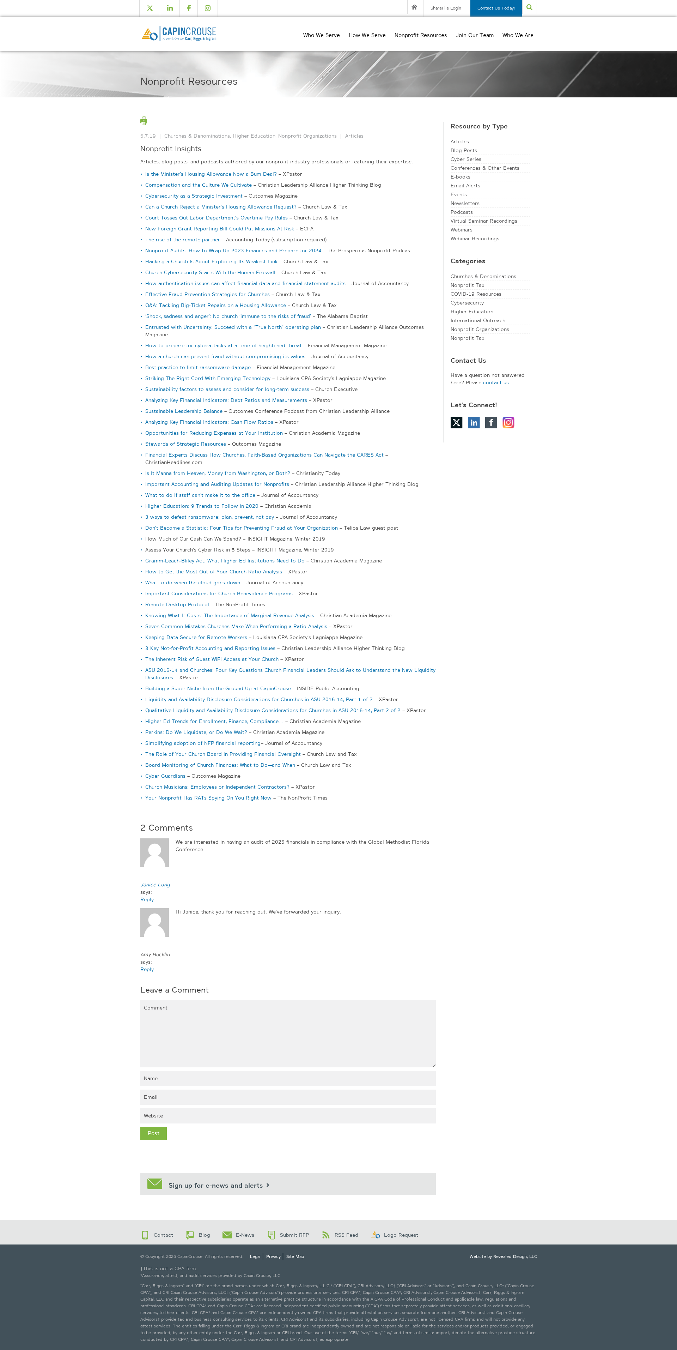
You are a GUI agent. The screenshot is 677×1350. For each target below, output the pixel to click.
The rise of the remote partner (182, 239)
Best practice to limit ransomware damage (198, 367)
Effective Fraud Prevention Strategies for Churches (207, 294)
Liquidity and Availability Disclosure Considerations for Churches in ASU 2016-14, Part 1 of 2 (259, 699)
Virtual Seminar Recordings (484, 221)
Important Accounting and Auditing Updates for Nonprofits (217, 484)
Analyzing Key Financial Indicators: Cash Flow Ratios (209, 422)
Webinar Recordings (475, 238)
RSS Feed (346, 1235)
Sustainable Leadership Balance (183, 411)
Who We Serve (321, 35)
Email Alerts (465, 185)
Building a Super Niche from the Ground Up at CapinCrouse (218, 688)
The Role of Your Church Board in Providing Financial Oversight (223, 754)
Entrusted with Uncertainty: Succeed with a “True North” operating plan (233, 327)
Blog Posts (464, 150)
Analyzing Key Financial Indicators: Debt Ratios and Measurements (226, 400)
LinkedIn (474, 422)
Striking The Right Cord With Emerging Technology (207, 378)
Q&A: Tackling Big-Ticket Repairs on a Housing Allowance (215, 305)
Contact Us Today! (496, 8)
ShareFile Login (446, 8)
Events (459, 194)
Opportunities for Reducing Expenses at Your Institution (214, 433)
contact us (496, 382)
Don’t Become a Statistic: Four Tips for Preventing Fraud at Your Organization (241, 528)
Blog (204, 1235)
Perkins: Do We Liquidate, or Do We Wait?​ (196, 732)
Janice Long (155, 884)
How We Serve (367, 35)
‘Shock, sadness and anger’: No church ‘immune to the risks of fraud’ (228, 316)
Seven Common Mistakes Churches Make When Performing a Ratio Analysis (236, 626)
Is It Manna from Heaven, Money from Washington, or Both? (217, 473)
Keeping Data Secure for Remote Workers (196, 637)
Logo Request (401, 1235)
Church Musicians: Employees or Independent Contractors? (217, 787)
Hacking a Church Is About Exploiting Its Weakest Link (211, 261)
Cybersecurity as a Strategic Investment (194, 196)
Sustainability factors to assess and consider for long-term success (227, 389)
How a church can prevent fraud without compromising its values (225, 356)
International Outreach (478, 320)
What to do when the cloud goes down (192, 582)
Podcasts (462, 212)
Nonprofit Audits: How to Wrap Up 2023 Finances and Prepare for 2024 (233, 250)
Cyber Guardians (165, 776)
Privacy (273, 1256)
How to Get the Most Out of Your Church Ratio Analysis (213, 571)
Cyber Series (466, 159)
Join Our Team (475, 35)
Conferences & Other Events (485, 168)
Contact (163, 1235)
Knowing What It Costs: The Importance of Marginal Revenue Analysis (229, 615)
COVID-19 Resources (476, 294)
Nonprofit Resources (421, 35)
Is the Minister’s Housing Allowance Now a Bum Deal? (211, 174)
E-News (245, 1235)
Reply (147, 899)
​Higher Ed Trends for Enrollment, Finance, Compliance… (214, 721)
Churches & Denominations (197, 136)
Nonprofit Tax (467, 285)
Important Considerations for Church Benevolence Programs (219, 593)
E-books (460, 177)
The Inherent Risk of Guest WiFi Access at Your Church (212, 659)
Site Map (295, 1256)
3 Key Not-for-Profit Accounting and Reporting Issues (210, 648)
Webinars (461, 230)
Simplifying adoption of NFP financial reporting (203, 743)
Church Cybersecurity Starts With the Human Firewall (210, 272)
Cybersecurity (467, 303)
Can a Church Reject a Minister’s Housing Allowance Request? (221, 207)
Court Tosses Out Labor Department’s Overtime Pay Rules (216, 218)
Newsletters (465, 203)
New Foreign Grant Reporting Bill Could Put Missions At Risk (219, 228)
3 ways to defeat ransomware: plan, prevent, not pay (209, 517)
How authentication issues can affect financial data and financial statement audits (245, 283)
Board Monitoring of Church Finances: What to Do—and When (220, 765)
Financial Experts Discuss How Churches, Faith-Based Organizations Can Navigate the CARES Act (264, 455)
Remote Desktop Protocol (177, 604)
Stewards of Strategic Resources (185, 444)
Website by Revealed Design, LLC (503, 1256)
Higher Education (254, 136)
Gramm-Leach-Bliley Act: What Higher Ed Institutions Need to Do (225, 561)
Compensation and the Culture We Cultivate (198, 185)
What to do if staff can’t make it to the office (200, 495)
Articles (354, 136)
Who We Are (517, 35)
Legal (255, 1256)
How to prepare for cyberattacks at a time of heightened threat (223, 345)
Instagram (508, 422)
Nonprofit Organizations (307, 136)
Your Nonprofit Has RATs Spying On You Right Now (208, 798)
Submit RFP (294, 1235)
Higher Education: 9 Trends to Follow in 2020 (201, 506)
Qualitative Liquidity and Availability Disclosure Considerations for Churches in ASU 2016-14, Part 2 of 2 (273, 710)
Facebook (491, 422)
